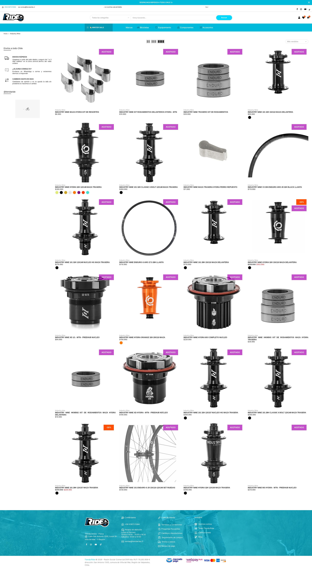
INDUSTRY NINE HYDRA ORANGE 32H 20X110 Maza (142, 337)
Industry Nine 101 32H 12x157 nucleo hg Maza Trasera (211, 413)
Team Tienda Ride (206, 528)
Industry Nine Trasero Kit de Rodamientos (206, 112)
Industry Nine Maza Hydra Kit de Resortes (77, 112)
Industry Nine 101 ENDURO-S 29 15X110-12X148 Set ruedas (147, 488)
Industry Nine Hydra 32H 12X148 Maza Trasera (78, 187)
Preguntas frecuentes (170, 529)
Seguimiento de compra (171, 537)
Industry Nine (60, 110)
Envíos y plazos (168, 542)
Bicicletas (144, 27)
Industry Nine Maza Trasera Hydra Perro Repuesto (210, 187)
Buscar (224, 17)
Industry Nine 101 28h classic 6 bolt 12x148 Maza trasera (277, 413)
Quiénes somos (205, 524)
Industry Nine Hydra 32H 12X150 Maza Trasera (207, 488)
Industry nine (253, 335)
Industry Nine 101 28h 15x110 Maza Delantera (206, 262)
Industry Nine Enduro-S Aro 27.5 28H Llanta (141, 262)
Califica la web (204, 532)
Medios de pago (168, 546)
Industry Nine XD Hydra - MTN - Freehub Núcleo (143, 413)
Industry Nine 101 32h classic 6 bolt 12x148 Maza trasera (148, 187)
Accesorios (208, 27)
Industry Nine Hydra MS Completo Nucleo (205, 337)
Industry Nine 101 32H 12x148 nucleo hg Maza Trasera (82, 262)
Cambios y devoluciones (171, 533)
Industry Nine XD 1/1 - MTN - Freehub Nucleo (77, 337)
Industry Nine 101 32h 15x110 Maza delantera (270, 112)
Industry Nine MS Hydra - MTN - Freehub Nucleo (272, 488)
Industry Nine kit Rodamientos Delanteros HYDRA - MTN (148, 112)
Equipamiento (164, 27)
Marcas (129, 27)
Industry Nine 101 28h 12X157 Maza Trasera (76, 488)
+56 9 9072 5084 (10, 7)
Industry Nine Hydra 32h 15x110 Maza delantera (272, 262)
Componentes (186, 27)
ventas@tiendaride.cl (27, 7)
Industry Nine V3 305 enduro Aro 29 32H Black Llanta (275, 187)
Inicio (6, 34)
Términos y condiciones (171, 524)
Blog (200, 537)
